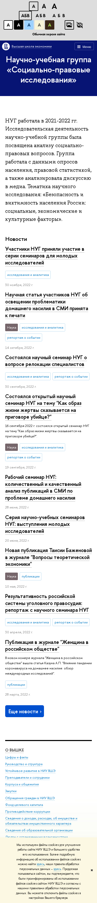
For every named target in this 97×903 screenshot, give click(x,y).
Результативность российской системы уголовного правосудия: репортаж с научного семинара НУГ (47, 603)
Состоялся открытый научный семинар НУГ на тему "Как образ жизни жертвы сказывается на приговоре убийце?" (43, 406)
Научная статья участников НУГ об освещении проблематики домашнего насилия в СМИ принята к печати (46, 305)
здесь (40, 864)
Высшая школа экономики (32, 46)
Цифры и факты (16, 757)
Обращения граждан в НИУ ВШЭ (30, 798)
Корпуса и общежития (22, 784)
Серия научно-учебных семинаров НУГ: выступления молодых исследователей (45, 524)
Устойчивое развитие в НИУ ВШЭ (30, 771)
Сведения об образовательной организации (39, 830)
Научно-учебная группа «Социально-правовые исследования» (48, 69)
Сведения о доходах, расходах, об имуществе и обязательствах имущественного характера (41, 821)
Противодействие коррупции (27, 811)
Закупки (11, 791)
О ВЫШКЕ (14, 750)
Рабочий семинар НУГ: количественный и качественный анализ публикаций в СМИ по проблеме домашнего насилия (43, 487)
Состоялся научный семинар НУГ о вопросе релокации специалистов (46, 361)
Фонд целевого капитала (24, 805)
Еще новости (23, 711)
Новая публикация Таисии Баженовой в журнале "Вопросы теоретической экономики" (48, 557)
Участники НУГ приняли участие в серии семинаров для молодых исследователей (44, 255)
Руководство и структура (23, 764)
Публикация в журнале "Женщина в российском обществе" (46, 646)
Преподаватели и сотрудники (27, 777)
